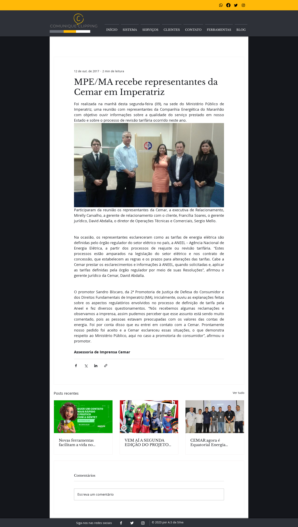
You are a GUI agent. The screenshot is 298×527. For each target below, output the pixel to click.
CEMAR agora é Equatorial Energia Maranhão (207, 442)
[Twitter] (236, 5)
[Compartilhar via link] (106, 366)
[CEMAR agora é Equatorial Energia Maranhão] (214, 416)
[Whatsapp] (221, 5)
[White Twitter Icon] (132, 523)
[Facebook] (228, 5)
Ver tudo (238, 393)
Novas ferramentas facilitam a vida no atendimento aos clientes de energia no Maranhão (82, 442)
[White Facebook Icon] (121, 523)
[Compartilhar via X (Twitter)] (86, 366)
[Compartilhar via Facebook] (76, 366)
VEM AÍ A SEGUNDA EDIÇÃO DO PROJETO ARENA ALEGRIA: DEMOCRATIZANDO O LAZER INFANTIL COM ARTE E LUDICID (148, 442)
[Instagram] (243, 5)
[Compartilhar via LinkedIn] (96, 366)
